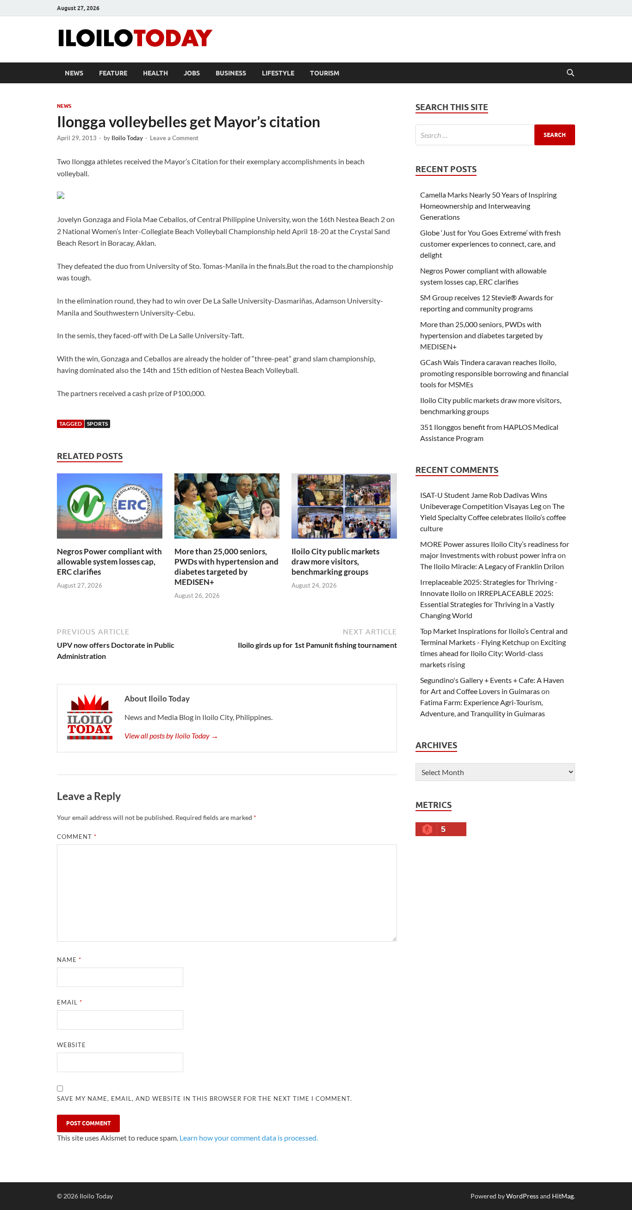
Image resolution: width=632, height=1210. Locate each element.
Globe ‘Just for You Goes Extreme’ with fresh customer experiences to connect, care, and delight (490, 243)
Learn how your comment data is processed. (249, 1137)
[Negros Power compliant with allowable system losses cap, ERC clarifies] (109, 508)
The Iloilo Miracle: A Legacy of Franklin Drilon (492, 566)
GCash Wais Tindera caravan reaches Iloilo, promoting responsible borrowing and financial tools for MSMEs (494, 373)
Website (71, 1045)
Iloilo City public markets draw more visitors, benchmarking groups (335, 561)
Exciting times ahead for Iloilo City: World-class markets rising (493, 653)
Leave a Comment (174, 138)
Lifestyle (278, 73)
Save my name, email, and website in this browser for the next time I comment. (204, 1098)
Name (69, 959)
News (74, 73)
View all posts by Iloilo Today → (171, 735)
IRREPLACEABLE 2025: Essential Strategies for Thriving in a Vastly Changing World (487, 604)
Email (69, 1002)
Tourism (325, 73)
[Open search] (570, 73)
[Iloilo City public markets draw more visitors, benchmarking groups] (344, 508)
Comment (77, 836)
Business (231, 73)
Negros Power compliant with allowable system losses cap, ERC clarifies (109, 561)
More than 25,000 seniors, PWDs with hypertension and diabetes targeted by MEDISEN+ (226, 566)
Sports (97, 423)
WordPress (522, 1196)
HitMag (563, 1196)
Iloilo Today (127, 138)
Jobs (192, 73)
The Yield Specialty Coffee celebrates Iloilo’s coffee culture (493, 517)
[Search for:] (495, 134)
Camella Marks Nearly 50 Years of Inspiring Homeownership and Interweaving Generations (488, 205)
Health (155, 73)
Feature (113, 73)
